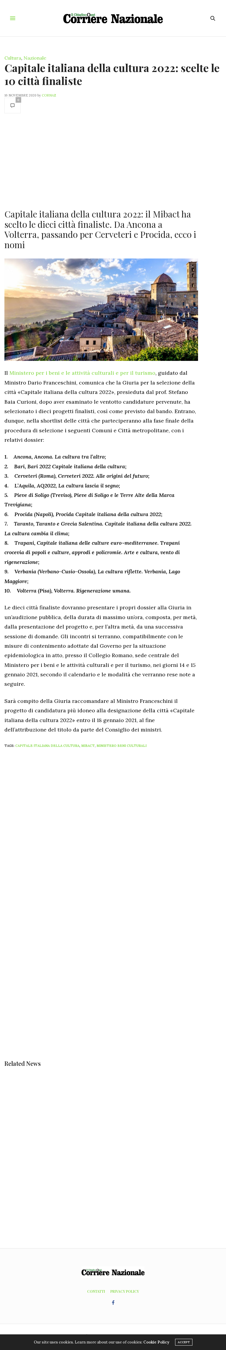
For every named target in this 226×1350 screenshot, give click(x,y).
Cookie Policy (156, 1342)
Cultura (12, 58)
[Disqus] (113, 831)
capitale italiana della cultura (47, 746)
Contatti (96, 1291)
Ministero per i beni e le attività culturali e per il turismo (82, 372)
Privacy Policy (124, 1291)
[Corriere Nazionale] (113, 18)
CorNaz (49, 95)
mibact (88, 746)
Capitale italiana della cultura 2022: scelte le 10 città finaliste (112, 73)
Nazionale (35, 58)
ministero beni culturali (122, 746)
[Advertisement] (101, 160)
